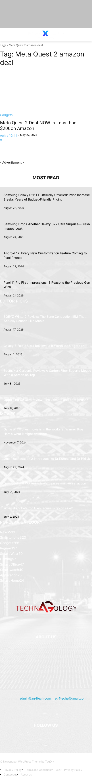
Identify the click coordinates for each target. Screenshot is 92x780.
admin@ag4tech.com (35, 698)
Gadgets (6, 115)
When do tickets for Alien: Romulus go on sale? (38, 508)
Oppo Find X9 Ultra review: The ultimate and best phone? (46, 400)
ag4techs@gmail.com (70, 698)
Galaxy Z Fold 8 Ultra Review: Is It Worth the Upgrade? (44, 346)
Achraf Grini (8, 135)
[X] (51, 736)
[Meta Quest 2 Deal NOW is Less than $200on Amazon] (46, 94)
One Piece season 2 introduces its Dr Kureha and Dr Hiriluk (47, 458)
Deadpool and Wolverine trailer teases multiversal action (45, 483)
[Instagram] (40, 736)
